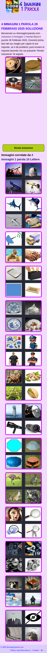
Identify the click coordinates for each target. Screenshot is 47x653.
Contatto (35, 650)
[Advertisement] (23, 119)
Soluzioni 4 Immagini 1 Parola (16, 36)
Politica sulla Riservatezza (20, 650)
